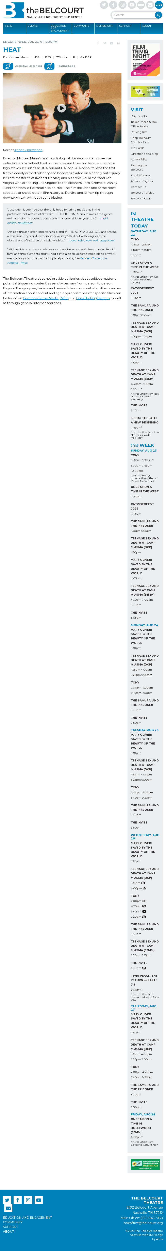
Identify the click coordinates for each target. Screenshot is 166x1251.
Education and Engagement (60, 28)
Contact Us (138, 186)
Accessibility (139, 159)
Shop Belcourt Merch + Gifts (141, 140)
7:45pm (147, 465)
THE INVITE (139, 405)
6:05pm (136, 410)
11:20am (136, 244)
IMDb (64, 298)
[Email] (112, 43)
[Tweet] (105, 43)
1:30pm (135, 315)
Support (125, 25)
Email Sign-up (140, 175)
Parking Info (139, 132)
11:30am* (136, 272)
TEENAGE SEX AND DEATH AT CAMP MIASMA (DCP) (145, 327)
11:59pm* (136, 427)
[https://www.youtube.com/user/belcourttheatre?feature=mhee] (132, 5)
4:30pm (136, 383)
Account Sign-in (142, 181)
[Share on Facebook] (98, 43)
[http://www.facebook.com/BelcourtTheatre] (113, 5)
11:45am (136, 297)
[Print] (118, 43)
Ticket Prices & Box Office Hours (144, 124)
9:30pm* (136, 389)
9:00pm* (137, 989)
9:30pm (136, 605)
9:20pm (147, 797)
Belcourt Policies (142, 192)
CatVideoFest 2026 (142, 290)
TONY (135, 239)
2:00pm (136, 687)
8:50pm (136, 722)
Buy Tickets (139, 116)
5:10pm (135, 249)
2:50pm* (147, 460)
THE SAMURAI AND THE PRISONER (145, 308)
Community (81, 25)
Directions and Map (144, 153)
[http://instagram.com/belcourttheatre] (122, 5)
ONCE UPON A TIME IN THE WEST (145, 265)
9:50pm (136, 255)
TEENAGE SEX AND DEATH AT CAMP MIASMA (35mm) (145, 375)
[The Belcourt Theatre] (43, 10)
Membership (104, 25)
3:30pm (136, 710)
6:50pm (136, 968)
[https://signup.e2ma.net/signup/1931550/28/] (150, 5)
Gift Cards (137, 148)
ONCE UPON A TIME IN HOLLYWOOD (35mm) (141, 1125)
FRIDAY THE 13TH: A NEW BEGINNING (145, 420)
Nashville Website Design (146, 1234)
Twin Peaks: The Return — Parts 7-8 (144, 980)
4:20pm (147, 687)
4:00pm (146, 669)
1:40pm (136, 336)
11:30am (136, 496)
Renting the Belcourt (139, 167)
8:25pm (146, 315)
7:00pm (147, 383)
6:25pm (136, 674)
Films (8, 25)
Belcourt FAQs (141, 198)
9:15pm (146, 955)
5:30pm (136, 465)
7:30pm (146, 249)
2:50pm (147, 244)
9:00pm (147, 674)
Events (32, 25)
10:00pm (137, 470)
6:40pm (136, 692)
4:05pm (136, 362)
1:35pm (135, 669)
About (146, 25)
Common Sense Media (40, 298)
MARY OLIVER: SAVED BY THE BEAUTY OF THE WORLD (143, 350)
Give (158, 4)
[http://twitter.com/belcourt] (104, 5)
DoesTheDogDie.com (93, 298)
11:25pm (147, 336)
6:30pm (136, 955)
